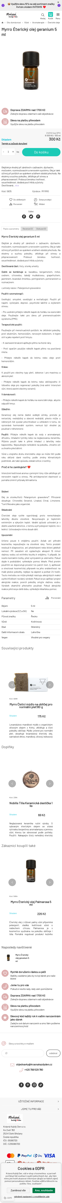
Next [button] (50, 685)
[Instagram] (34, 1084)
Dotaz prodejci (45, 199)
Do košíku (41, 152)
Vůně (26, 22)
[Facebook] (21, 1084)
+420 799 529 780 (33, 1069)
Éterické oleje (54, 22)
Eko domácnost (14, 22)
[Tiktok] (40, 1084)
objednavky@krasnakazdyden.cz (34, 1064)
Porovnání (17, 204)
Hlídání (42, 204)
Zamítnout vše (18, 1190)
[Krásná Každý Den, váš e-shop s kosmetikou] (2, 22)
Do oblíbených (19, 199)
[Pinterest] (27, 1084)
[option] (31, 70)
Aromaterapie (38, 22)
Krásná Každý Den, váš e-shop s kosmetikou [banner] (12, 16)
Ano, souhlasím (44, 1190)
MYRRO (45, 191)
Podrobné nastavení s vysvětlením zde (31, 1196)
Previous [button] (12, 685)
